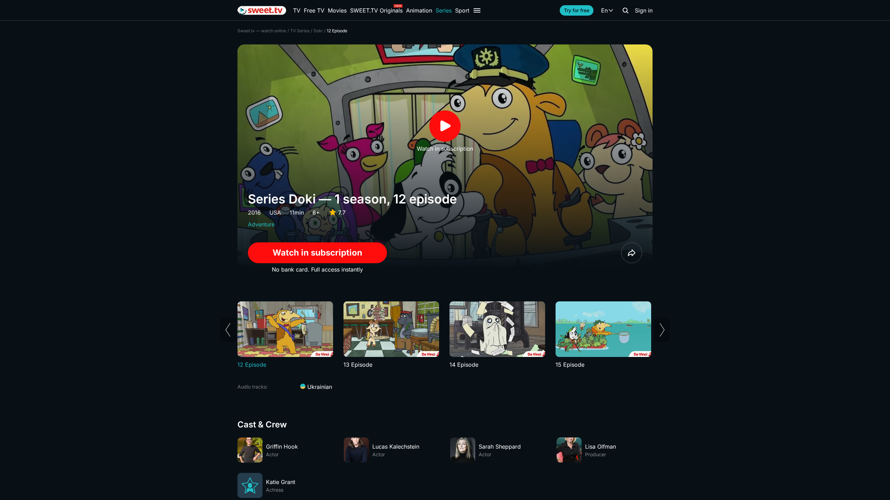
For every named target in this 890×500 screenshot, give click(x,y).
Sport (462, 10)
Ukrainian (319, 386)
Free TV (314, 10)
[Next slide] (662, 330)
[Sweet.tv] (261, 10)
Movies (337, 10)
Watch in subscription (317, 253)
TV (296, 10)
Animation (419, 10)
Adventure (261, 224)
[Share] (631, 252)
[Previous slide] (228, 330)
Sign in (644, 10)
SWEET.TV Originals (376, 10)
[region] (445, 335)
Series (444, 10)
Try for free (576, 10)
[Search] (625, 10)
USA (275, 212)
